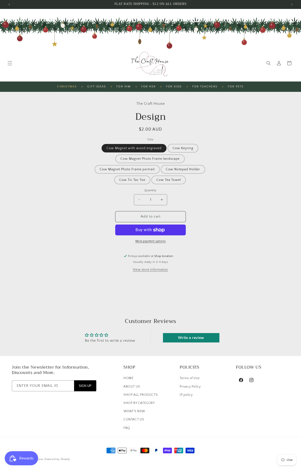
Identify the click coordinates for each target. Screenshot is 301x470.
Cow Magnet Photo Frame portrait (127, 169)
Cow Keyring (183, 148)
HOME (128, 378)
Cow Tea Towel (168, 180)
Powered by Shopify (57, 459)
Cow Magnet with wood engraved (134, 148)
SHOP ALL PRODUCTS (140, 395)
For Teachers (205, 86)
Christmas (67, 86)
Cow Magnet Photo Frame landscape (150, 159)
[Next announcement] (292, 4)
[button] (10, 63)
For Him (123, 86)
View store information (150, 270)
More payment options (150, 241)
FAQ (126, 428)
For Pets (236, 86)
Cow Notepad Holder (183, 169)
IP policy (186, 395)
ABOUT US (131, 386)
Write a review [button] (191, 338)
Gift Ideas (96, 86)
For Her (148, 86)
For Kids (174, 86)
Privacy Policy (190, 386)
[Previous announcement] (9, 4)
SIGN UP (85, 386)
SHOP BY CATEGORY (139, 403)
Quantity (150, 190)
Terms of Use (189, 378)
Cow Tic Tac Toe (132, 180)
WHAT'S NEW (134, 411)
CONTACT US (133, 420)
